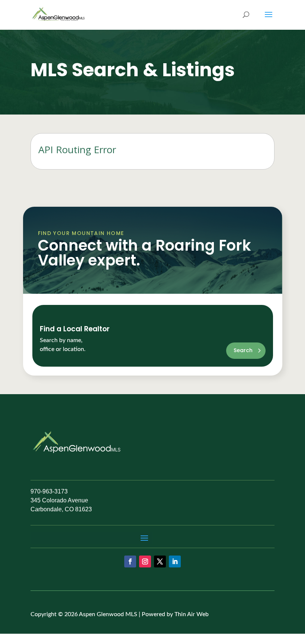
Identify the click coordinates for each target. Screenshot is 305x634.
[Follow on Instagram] (145, 561)
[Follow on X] (160, 561)
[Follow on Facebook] (130, 561)
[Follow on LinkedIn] (175, 561)
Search (243, 350)
